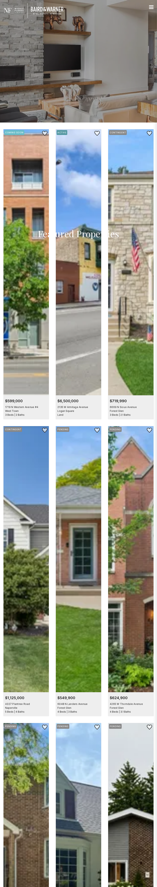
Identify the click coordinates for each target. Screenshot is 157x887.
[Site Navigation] (151, 7)
